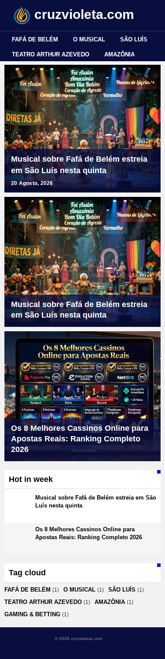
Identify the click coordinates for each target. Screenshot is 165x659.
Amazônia (119, 54)
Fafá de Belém (35, 39)
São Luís (133, 39)
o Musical (89, 39)
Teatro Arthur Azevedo (50, 54)
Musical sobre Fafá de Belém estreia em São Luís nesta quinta (79, 165)
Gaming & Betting (32, 614)
